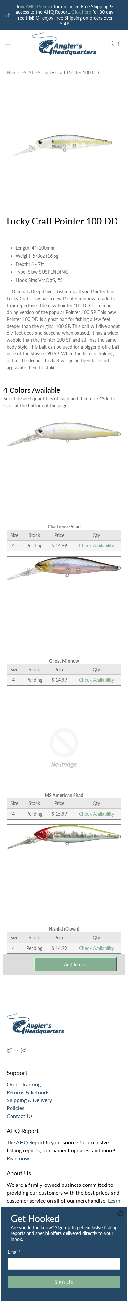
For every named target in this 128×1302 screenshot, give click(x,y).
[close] (120, 1213)
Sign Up (64, 1282)
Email (14, 1252)
